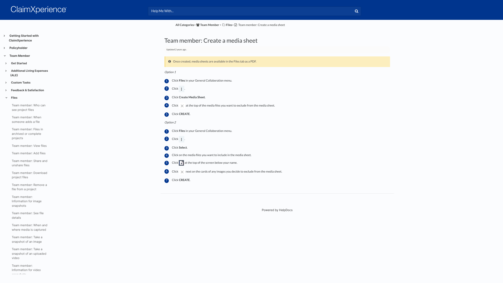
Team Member (19, 56)
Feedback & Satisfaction (27, 90)
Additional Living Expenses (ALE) (29, 73)
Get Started (18, 63)
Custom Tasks (20, 82)
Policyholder (18, 48)
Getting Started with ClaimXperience (24, 38)
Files (13, 97)
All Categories (184, 25)
